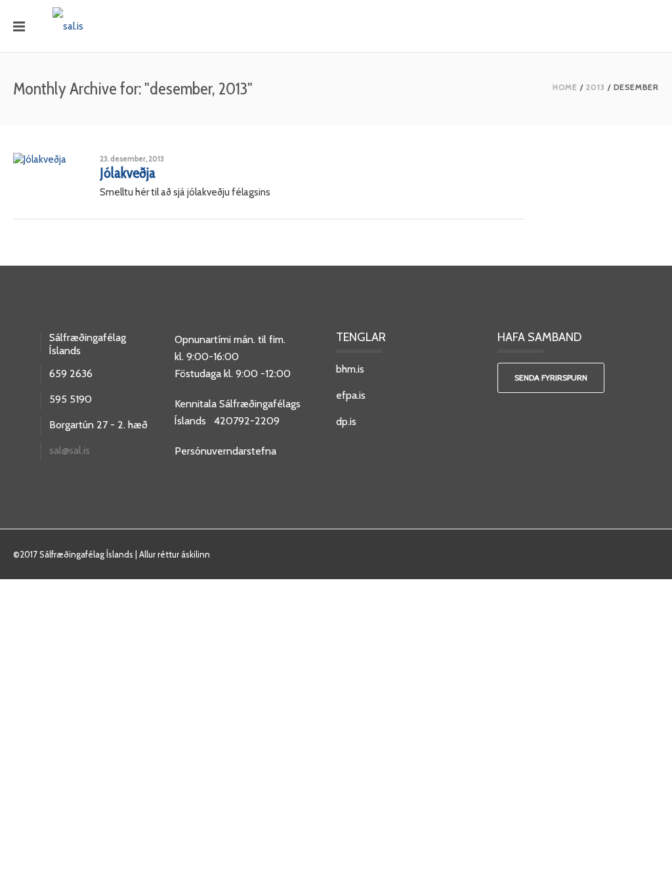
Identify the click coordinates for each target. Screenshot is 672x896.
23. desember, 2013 (132, 158)
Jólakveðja (128, 173)
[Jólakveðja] (39, 158)
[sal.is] (67, 25)
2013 (595, 87)
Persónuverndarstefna (225, 451)
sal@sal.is (69, 451)
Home (565, 87)
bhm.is (350, 369)
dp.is (346, 421)
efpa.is (351, 395)
